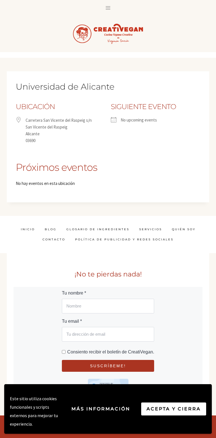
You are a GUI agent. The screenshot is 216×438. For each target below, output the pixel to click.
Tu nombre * (74, 293)
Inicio (28, 229)
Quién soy (183, 229)
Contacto (53, 239)
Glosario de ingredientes (97, 229)
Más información (100, 409)
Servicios (150, 229)
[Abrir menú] (108, 7)
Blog (51, 229)
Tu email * (72, 321)
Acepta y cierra (174, 409)
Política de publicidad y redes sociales (124, 239)
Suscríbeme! (108, 366)
